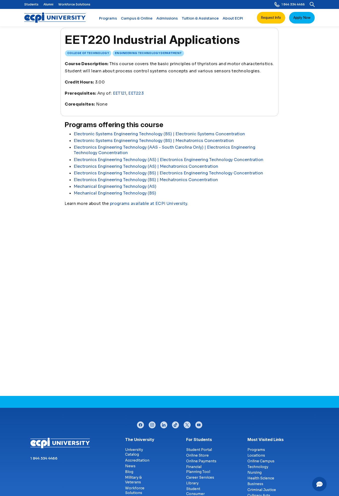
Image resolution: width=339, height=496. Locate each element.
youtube (198, 423)
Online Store (197, 455)
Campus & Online (136, 18)
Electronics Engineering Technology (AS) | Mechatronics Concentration (146, 166)
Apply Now (301, 18)
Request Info (271, 18)
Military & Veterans (133, 480)
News (130, 466)
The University (139, 439)
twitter (187, 423)
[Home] (57, 17)
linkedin (163, 423)
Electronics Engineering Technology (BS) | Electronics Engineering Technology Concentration (168, 173)
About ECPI (233, 18)
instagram (152, 423)
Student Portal (199, 449)
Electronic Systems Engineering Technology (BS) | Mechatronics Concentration (154, 140)
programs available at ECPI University (148, 203)
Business (255, 484)
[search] (312, 4)
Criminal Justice (261, 490)
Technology (257, 467)
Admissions (167, 18)
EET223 (136, 93)
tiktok (175, 423)
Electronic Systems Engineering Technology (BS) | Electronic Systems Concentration (159, 134)
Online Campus (260, 461)
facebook (140, 423)
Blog (129, 471)
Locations (256, 455)
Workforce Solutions (74, 4)
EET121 (119, 93)
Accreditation (137, 460)
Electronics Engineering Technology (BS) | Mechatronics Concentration (146, 179)
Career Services (200, 477)
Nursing (254, 472)
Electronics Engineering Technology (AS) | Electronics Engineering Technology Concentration (168, 159)
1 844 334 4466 (293, 4)
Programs (108, 18)
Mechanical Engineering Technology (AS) (115, 186)
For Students (199, 439)
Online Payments (201, 461)
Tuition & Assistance (200, 18)
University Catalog (134, 452)
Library (192, 483)
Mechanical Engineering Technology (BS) (115, 193)
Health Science (260, 478)
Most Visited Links (265, 439)
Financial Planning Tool (198, 469)
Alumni (48, 4)
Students (31, 4)
